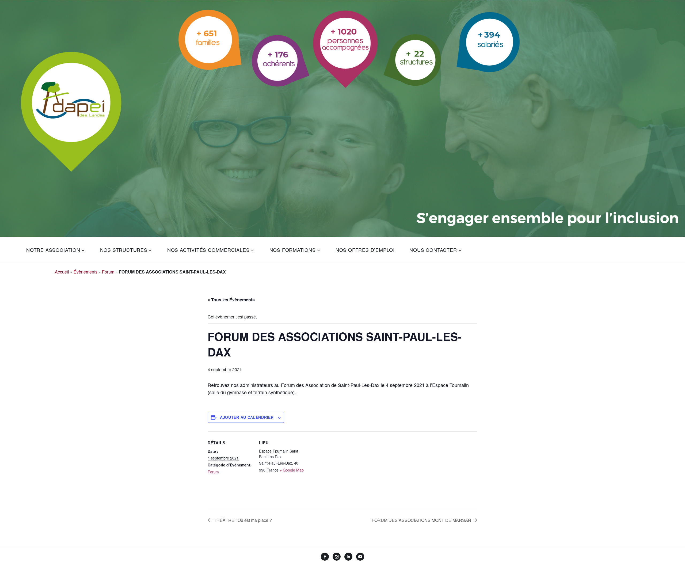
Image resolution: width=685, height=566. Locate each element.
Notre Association (53, 249)
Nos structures (123, 249)
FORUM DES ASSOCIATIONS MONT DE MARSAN (422, 520)
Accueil (62, 272)
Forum (108, 272)
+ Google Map (292, 470)
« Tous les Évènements (231, 300)
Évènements (85, 272)
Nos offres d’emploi (365, 249)
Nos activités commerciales (208, 249)
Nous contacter (433, 249)
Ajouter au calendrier (247, 417)
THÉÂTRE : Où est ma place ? (242, 520)
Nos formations (292, 249)
